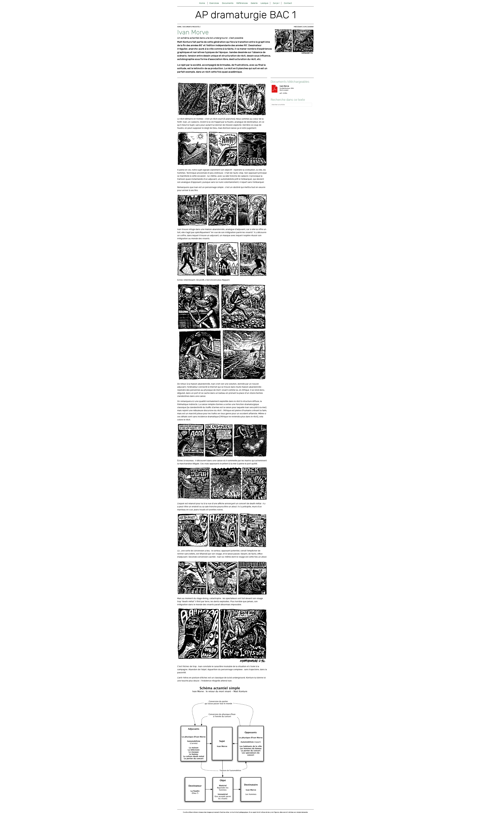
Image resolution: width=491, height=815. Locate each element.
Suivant (311, 27)
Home (202, 3)
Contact (288, 3)
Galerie (254, 3)
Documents (227, 3)
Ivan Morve (284, 86)
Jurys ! (276, 3)
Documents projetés (191, 27)
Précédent (298, 27)
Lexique (264, 3)
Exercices (214, 3)
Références (242, 3)
